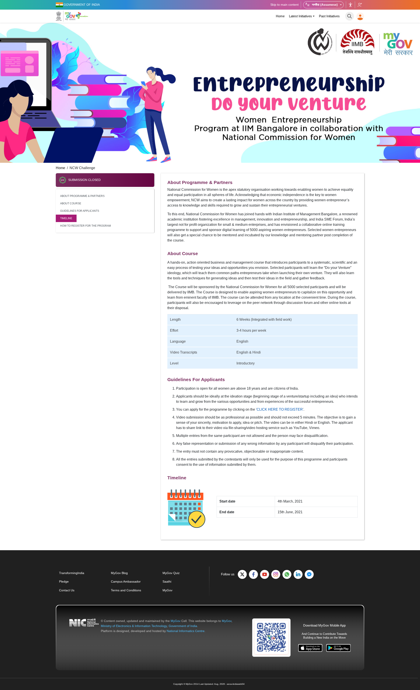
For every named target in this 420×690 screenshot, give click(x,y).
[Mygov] (65, 16)
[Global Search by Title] (349, 16)
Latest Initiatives (300, 16)
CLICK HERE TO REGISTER (280, 409)
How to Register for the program (85, 225)
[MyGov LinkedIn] (298, 574)
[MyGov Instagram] (275, 574)
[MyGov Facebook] (253, 574)
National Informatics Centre (186, 631)
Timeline (66, 218)
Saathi (167, 581)
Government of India (183, 626)
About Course (70, 203)
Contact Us (66, 590)
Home (280, 16)
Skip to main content (284, 4)
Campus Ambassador (126, 581)
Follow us (359, 4)
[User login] (360, 16)
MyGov (167, 590)
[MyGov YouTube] (264, 574)
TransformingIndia (71, 573)
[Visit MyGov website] (271, 637)
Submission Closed (84, 180)
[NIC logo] (84, 626)
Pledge (64, 581)
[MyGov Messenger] (309, 574)
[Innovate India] (82, 15)
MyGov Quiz (171, 573)
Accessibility (350, 4)
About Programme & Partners (82, 196)
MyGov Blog (119, 573)
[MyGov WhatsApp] (286, 574)
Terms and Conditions (126, 590)
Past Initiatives (329, 16)
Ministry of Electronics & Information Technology (134, 626)
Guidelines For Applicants (79, 210)
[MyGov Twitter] (242, 574)
